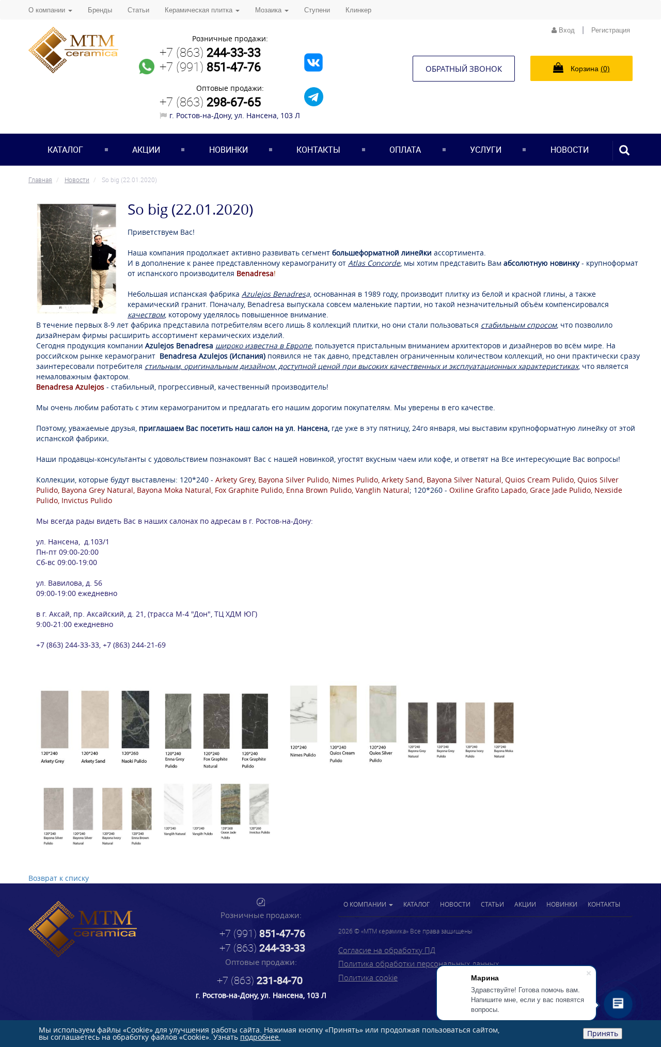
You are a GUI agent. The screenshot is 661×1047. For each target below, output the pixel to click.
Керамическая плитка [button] (199, 10)
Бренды (100, 10)
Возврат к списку (58, 878)
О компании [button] (47, 10)
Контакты (318, 149)
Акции (146, 149)
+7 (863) (210, 52)
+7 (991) (210, 66)
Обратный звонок (464, 68)
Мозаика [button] (269, 10)
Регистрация (610, 30)
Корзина (589, 69)
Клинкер (358, 10)
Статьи (138, 10)
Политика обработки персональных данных (418, 963)
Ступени (317, 10)
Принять (602, 1033)
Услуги (485, 149)
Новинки (228, 149)
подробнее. (260, 1037)
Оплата (405, 149)
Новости (569, 149)
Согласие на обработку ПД (386, 950)
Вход (566, 30)
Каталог (65, 149)
